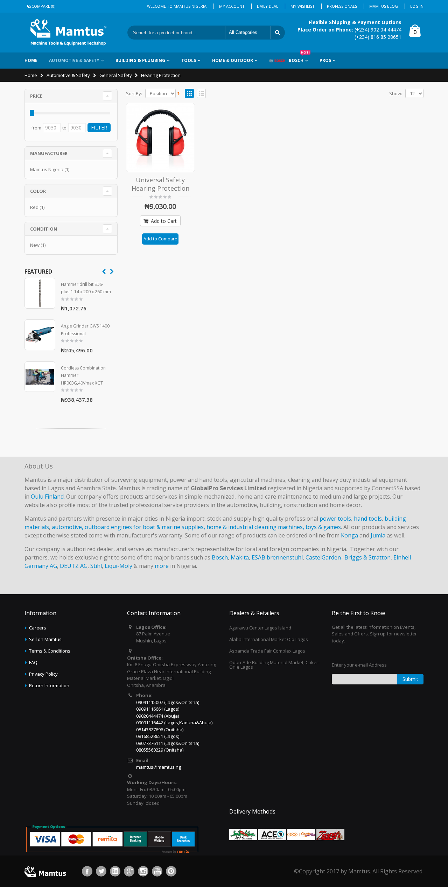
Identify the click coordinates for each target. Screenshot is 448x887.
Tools (188, 60)
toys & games (323, 527)
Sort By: (134, 93)
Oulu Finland (47, 496)
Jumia (378, 535)
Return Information (49, 685)
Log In (417, 6)
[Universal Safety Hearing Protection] (160, 137)
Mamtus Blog (383, 6)
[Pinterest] (171, 871)
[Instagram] (143, 871)
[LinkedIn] (115, 871)
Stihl (96, 566)
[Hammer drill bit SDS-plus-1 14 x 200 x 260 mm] (40, 293)
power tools (335, 518)
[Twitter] (101, 871)
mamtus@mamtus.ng (158, 767)
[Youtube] (157, 871)
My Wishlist (302, 6)
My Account (232, 6)
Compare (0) (43, 6)
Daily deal (267, 6)
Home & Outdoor (232, 60)
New (35, 245)
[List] (201, 94)
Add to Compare (160, 239)
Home (30, 75)
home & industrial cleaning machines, (255, 527)
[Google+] (129, 871)
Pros (325, 60)
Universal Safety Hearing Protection (160, 184)
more (162, 566)
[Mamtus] (68, 32)
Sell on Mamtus (45, 639)
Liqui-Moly (118, 566)
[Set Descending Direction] (178, 93)
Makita (240, 557)
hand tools (368, 518)
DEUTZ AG (74, 566)
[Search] (278, 32)
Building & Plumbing (140, 60)
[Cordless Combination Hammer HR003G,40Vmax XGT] (40, 376)
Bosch (299, 57)
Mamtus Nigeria (46, 169)
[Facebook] (87, 871)
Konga (349, 535)
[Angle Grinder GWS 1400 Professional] (40, 335)
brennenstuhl (285, 557)
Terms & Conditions (49, 651)
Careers (37, 628)
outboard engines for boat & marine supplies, (145, 527)
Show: (395, 93)
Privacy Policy (43, 674)
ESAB (258, 557)
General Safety (115, 75)
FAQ (33, 662)
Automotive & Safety (74, 60)
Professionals (342, 6)
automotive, (67, 527)
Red (34, 207)
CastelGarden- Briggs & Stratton (348, 557)
